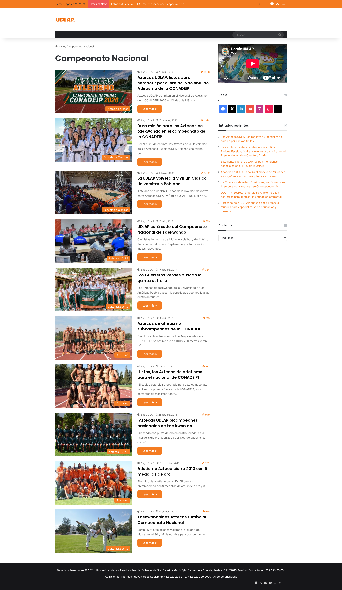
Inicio (61, 46)
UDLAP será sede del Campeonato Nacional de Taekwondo (172, 229)
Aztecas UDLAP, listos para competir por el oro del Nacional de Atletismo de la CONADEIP (173, 83)
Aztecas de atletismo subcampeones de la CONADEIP (169, 326)
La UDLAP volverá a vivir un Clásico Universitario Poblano (172, 181)
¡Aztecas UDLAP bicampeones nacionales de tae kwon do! (167, 423)
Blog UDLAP (147, 71)
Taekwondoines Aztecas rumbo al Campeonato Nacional (171, 519)
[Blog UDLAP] (65, 19)
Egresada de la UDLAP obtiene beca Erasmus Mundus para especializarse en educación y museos (250, 207)
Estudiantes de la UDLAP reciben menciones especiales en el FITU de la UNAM (160, 4)
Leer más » (149, 108)
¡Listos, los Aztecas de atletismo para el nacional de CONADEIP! (169, 374)
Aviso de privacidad (225, 576)
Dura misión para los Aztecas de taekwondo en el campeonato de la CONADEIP (171, 131)
